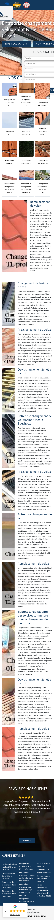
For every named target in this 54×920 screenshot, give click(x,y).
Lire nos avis (15, 915)
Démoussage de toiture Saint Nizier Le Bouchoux (9, 894)
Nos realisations (16, 44)
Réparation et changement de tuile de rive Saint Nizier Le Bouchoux (26, 877)
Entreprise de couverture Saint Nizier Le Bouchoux (26, 866)
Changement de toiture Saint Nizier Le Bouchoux (9, 885)
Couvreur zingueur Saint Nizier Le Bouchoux (43, 879)
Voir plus (27, 840)
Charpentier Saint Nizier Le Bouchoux (44, 871)
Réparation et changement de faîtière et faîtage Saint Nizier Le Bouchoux (25, 889)
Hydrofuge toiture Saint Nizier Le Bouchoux (8, 876)
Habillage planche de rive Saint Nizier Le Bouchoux (9, 867)
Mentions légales (39, 916)
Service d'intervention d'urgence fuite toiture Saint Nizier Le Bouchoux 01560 (44, 890)
